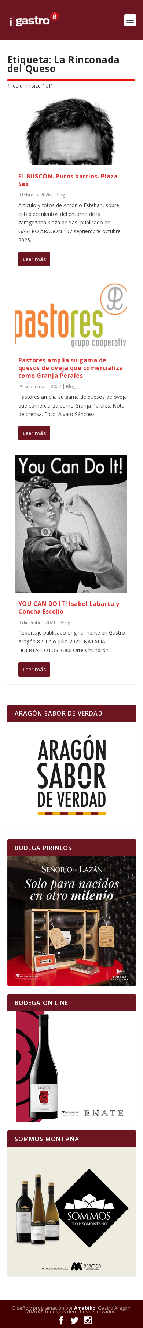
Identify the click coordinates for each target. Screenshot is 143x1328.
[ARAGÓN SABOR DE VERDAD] (71, 776)
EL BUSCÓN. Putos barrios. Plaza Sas (68, 180)
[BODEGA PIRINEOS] (71, 921)
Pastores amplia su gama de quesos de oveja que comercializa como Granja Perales (70, 368)
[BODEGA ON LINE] (71, 1066)
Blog (60, 195)
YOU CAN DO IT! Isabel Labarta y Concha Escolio (69, 607)
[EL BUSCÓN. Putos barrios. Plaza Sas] (71, 131)
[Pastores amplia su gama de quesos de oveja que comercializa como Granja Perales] (71, 315)
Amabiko (85, 1307)
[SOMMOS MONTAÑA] (71, 1211)
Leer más (34, 259)
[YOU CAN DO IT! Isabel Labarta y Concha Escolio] (71, 524)
